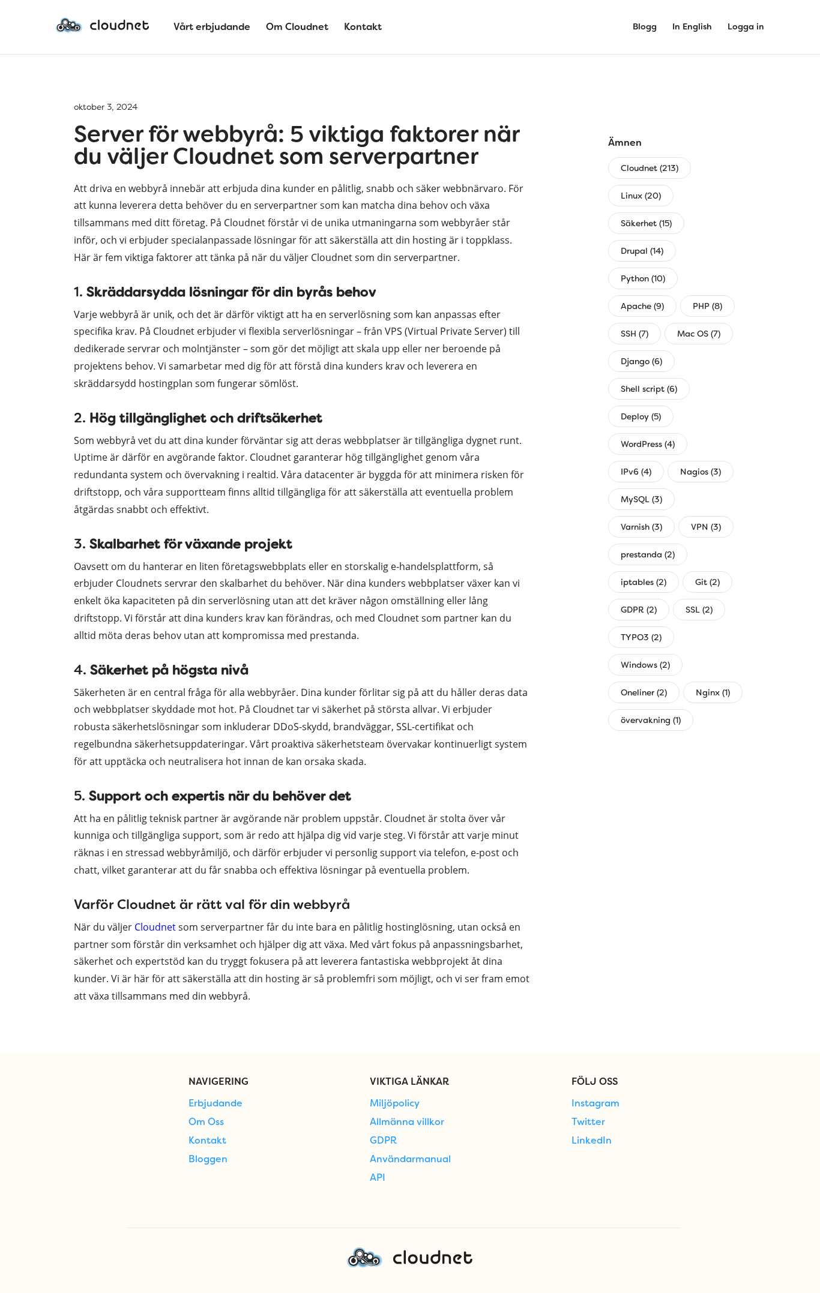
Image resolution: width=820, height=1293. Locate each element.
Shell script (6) (649, 388)
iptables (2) (643, 582)
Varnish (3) (641, 526)
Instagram (595, 1103)
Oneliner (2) (644, 692)
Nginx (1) (713, 692)
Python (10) (643, 278)
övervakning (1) (651, 720)
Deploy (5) (641, 416)
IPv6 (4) (636, 471)
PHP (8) (707, 306)
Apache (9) (642, 306)
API (377, 1178)
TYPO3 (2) (641, 637)
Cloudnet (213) (649, 168)
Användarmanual (410, 1159)
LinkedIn (591, 1140)
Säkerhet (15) (646, 223)
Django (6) (641, 361)
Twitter (588, 1122)
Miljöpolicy (395, 1103)
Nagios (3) (700, 471)
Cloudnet (155, 927)
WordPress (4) (648, 444)
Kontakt (207, 1140)
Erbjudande (215, 1103)
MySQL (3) (641, 499)
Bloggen (208, 1159)
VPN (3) (706, 526)
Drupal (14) (642, 250)
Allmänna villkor (407, 1122)
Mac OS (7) (698, 333)
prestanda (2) (648, 554)
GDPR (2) (639, 609)
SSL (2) (699, 609)
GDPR (383, 1140)
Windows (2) (645, 664)
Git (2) (707, 582)
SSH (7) (634, 333)
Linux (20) (641, 195)
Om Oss (206, 1122)
